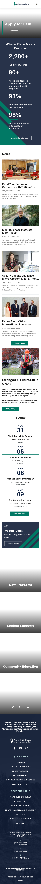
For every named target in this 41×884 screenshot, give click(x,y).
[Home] (21, 4)
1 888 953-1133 (20, 844)
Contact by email (20, 858)
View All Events (19, 513)
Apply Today (13, 31)
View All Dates (13, 543)
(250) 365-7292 (20, 843)
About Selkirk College (19, 138)
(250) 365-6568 (20, 851)
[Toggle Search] (37, 4)
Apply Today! (10, 408)
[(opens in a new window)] (14, 748)
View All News (19, 343)
